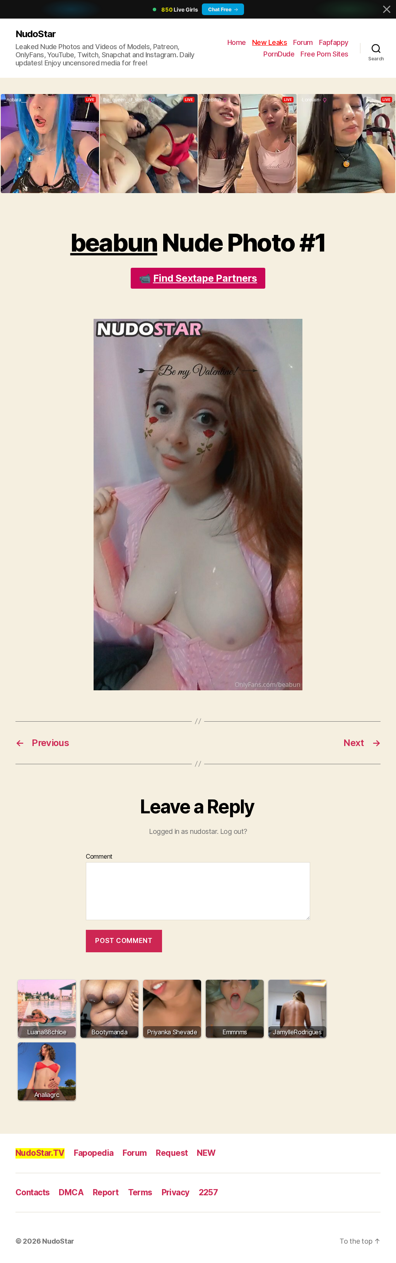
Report (106, 1192)
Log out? (233, 831)
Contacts (32, 1192)
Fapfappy (333, 42)
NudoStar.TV (40, 1153)
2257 (208, 1192)
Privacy (175, 1192)
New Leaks (269, 42)
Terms (140, 1192)
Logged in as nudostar (183, 831)
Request (172, 1153)
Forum (303, 42)
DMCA (71, 1192)
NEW (206, 1153)
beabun (113, 242)
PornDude (278, 54)
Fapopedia (94, 1153)
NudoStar (35, 33)
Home (236, 42)
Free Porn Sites (324, 54)
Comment (99, 856)
